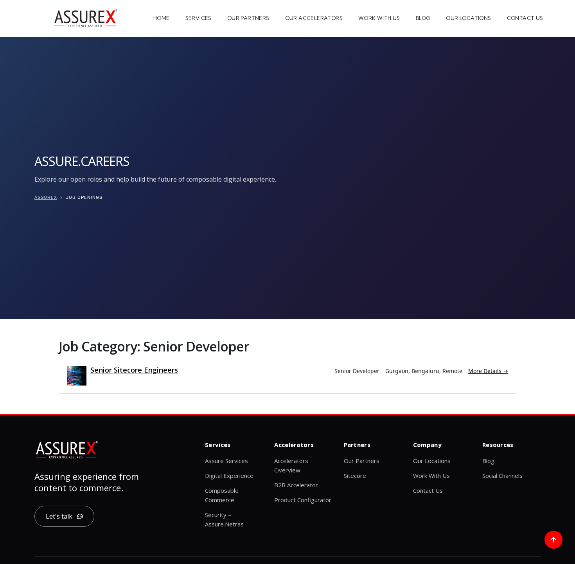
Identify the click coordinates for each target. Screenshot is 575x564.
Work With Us (431, 475)
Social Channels (502, 475)
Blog (423, 18)
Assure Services (226, 461)
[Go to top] (553, 540)
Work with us (379, 18)
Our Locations (468, 18)
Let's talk (59, 516)
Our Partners (248, 18)
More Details (485, 371)
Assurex (45, 197)
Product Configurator (302, 500)
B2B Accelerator (296, 485)
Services (198, 18)
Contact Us (525, 18)
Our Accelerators (314, 18)
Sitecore (355, 475)
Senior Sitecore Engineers (134, 370)
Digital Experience (229, 475)
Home (161, 18)
